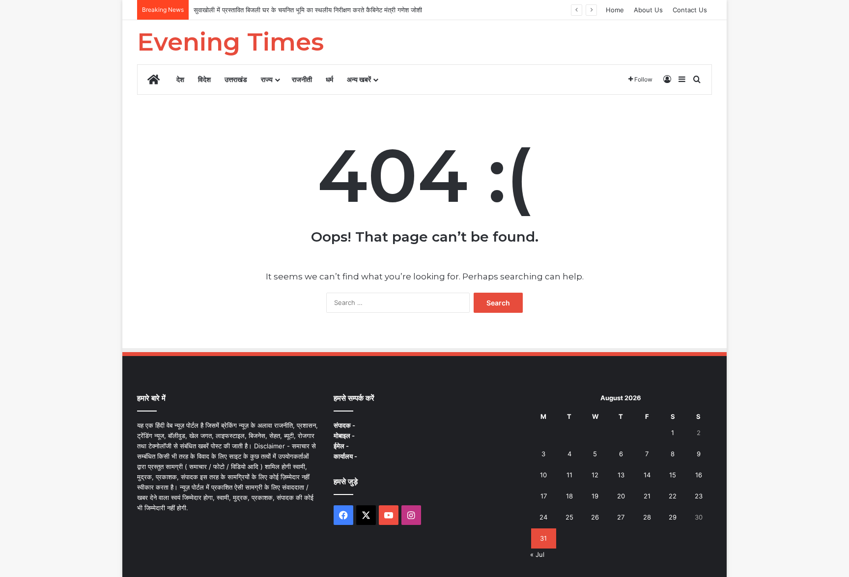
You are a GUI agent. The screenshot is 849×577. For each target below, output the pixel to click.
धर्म (329, 79)
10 (543, 475)
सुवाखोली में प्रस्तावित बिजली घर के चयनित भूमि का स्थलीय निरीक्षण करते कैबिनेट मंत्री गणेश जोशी (308, 10)
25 (569, 517)
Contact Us (690, 10)
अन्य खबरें (359, 79)
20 (621, 496)
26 (595, 517)
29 (673, 517)
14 (647, 475)
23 (699, 496)
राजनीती (302, 79)
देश (180, 79)
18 (569, 496)
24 (543, 517)
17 (543, 496)
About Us (648, 10)
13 (621, 475)
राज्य (267, 79)
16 (698, 475)
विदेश (204, 79)
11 (569, 475)
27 (620, 517)
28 (647, 517)
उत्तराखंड (236, 79)
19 (595, 496)
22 (673, 496)
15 (672, 475)
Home (615, 10)
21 (647, 496)
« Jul (537, 554)
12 (595, 475)
